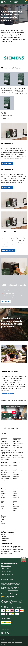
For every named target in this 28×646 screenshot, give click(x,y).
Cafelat (14, 491)
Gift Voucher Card (17, 437)
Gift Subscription (17, 439)
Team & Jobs (16, 474)
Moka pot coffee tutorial (6, 553)
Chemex (15, 495)
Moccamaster (16, 506)
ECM (2, 502)
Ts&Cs (9, 641)
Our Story (15, 465)
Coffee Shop (4, 436)
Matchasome (16, 504)
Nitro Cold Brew (16, 441)
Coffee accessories (5, 476)
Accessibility (4, 641)
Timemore (3, 515)
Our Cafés (15, 467)
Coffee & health (4, 540)
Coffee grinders (4, 470)
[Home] (14, 2)
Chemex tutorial (16, 551)
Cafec (2, 500)
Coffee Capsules (4, 447)
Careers (15, 478)
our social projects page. (13, 589)
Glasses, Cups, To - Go (6, 480)
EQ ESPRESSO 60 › (7, 163)
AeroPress (3, 493)
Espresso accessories (6, 478)
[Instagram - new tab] (2, 633)
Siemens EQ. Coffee (5, 457)
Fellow (2, 506)
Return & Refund (5, 568)
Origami (15, 508)
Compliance (16, 476)
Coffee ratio (3, 536)
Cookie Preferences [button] (5, 639)
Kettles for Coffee (5, 472)
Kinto (2, 512)
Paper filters (3, 474)
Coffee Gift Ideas (17, 436)
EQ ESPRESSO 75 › (7, 187)
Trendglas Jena (4, 517)
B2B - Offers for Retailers (18, 457)
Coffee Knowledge (5, 534)
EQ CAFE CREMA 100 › (8, 250)
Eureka (2, 504)
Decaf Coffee (4, 441)
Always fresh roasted (17, 447)
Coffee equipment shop (6, 465)
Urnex (2, 519)
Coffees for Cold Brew (6, 455)
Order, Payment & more (7, 574)
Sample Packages (5, 459)
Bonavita (3, 497)
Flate (2, 508)
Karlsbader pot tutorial (18, 549)
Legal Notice (13, 639)
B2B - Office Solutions (18, 452)
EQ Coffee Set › (6, 301)
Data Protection (20, 639)
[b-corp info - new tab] (14, 602)
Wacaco (3, 523)
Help (13, 641)
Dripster (15, 500)
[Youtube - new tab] (8, 633)
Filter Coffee (4, 437)
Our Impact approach (17, 469)
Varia (2, 521)
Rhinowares (3, 514)
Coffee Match (16, 445)
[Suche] (5, 2)
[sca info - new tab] (20, 602)
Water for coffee (17, 534)
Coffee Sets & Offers (18, 443)
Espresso (3, 439)
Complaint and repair (6, 571)
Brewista (3, 499)
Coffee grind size (5, 538)
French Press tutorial (5, 551)
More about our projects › (8, 393)
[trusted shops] (4, 601)
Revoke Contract (18, 641)
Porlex (14, 510)
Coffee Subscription (5, 445)
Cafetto (15, 493)
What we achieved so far (18, 470)
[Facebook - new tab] (5, 633)
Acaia (2, 491)
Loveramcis (15, 502)
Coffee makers (4, 467)
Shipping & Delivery (6, 565)
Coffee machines (5, 469)
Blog (14, 472)
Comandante (16, 497)
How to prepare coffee (6, 549)
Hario (2, 510)
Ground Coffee (4, 443)
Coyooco (15, 499)
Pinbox (14, 512)
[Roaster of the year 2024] (23, 560)
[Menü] (2, 2)
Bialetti (2, 495)
